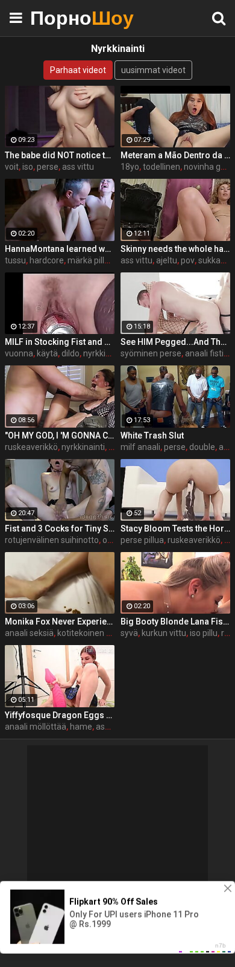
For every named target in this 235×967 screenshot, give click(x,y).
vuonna (19, 353)
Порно (60, 18)
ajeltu (166, 260)
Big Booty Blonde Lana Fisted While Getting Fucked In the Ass (175, 621)
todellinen (161, 167)
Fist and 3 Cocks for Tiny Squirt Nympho (59, 528)
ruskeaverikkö (31, 447)
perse (47, 167)
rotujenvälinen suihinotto (52, 540)
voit (12, 167)
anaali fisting (209, 353)
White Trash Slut (152, 435)
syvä (129, 633)
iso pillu (204, 633)
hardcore (47, 260)
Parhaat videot (78, 70)
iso (27, 167)
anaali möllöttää (35, 726)
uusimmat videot (153, 70)
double (202, 447)
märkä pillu (88, 260)
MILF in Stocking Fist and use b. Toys (59, 342)
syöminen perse (151, 353)
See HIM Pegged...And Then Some (175, 342)
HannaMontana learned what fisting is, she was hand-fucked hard (59, 249)
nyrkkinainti (105, 353)
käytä (47, 353)
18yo (130, 167)
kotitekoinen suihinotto (100, 633)
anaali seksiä (29, 633)
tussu (15, 260)
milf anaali (140, 447)
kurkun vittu (164, 633)
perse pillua (142, 540)
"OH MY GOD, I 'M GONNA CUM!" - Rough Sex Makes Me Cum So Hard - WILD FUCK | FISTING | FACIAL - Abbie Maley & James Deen (59, 435)
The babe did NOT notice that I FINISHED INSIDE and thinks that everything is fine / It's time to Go (59, 155)
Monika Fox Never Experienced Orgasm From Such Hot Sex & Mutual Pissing (59, 621)
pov (188, 260)
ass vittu (78, 167)
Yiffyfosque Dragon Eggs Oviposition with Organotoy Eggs (59, 715)
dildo (70, 353)
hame (81, 726)
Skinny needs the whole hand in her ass (175, 249)
